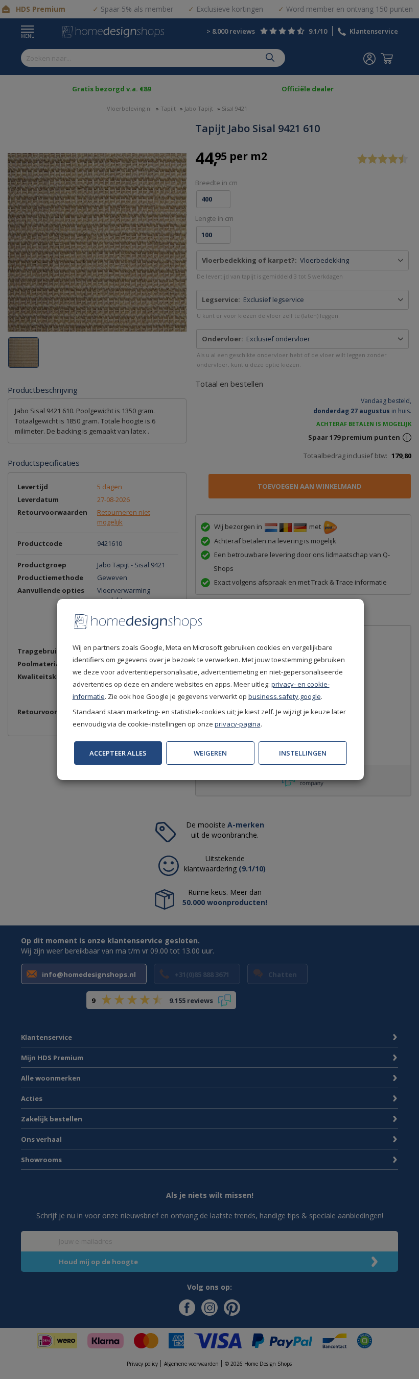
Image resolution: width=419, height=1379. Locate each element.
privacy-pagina (238, 724)
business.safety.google (284, 696)
